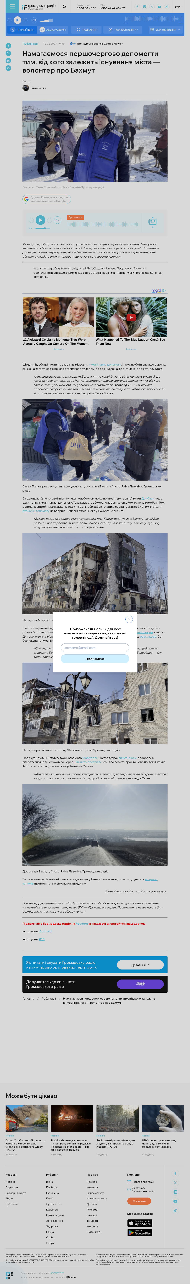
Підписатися (95, 659)
